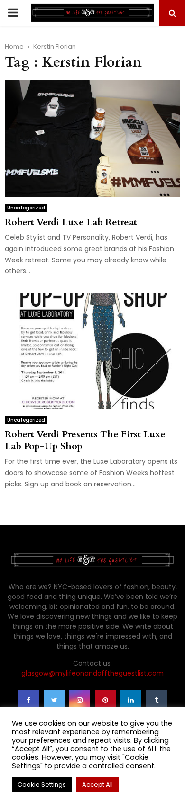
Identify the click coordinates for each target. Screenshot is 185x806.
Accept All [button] (97, 784)
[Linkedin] (130, 700)
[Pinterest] (105, 700)
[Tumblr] (156, 700)
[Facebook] (28, 700)
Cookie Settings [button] (42, 784)
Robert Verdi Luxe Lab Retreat (71, 222)
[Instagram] (79, 700)
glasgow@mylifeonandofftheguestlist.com (92, 673)
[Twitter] (54, 700)
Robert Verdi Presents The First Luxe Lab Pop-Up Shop (85, 440)
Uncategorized (26, 207)
